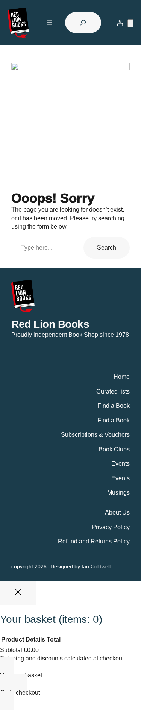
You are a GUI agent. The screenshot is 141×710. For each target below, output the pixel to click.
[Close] (18, 593)
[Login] (119, 22)
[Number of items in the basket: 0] (130, 23)
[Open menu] (49, 22)
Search (106, 247)
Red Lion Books (50, 324)
